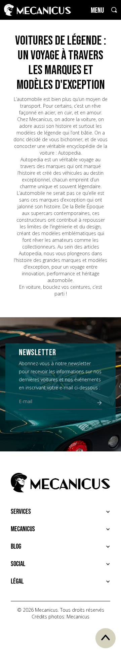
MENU (97, 10)
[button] (60, 511)
